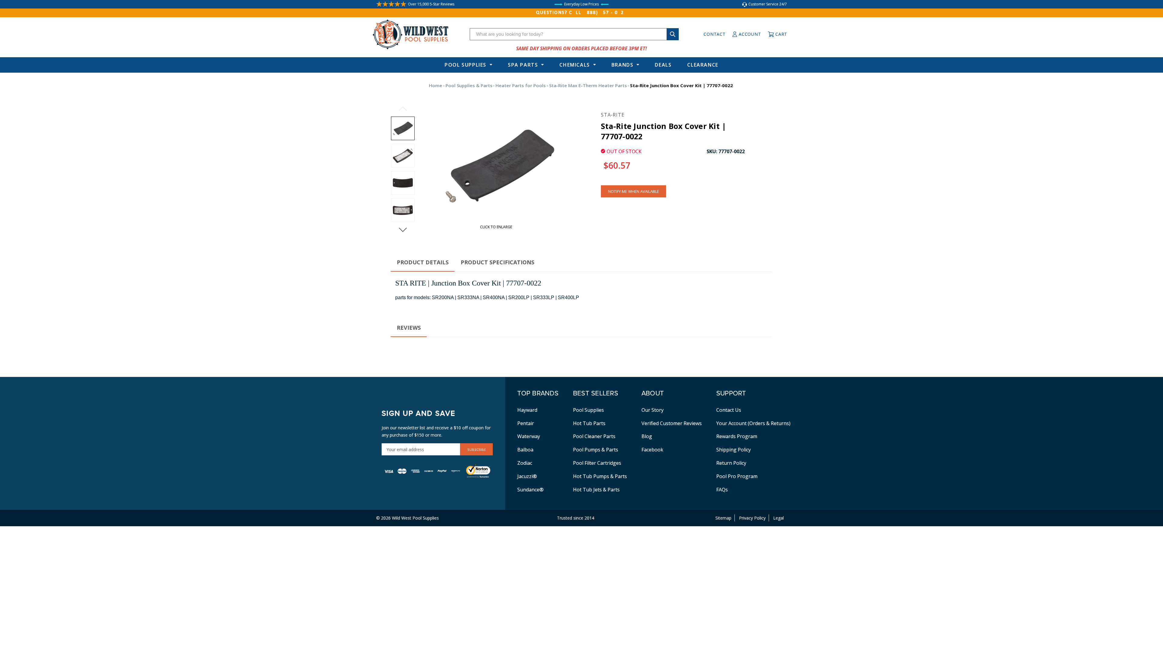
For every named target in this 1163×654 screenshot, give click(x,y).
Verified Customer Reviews (671, 423)
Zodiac (524, 463)
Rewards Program (736, 436)
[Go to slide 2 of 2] (403, 109)
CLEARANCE (702, 64)
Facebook (652, 449)
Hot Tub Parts (589, 423)
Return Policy (731, 463)
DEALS (663, 64)
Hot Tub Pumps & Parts (600, 476)
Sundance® (530, 489)
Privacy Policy (752, 518)
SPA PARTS (523, 64)
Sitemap (723, 518)
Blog (646, 436)
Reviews (409, 327)
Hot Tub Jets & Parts (596, 489)
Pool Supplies (465, 64)
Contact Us (728, 410)
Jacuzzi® (527, 476)
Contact (714, 34)
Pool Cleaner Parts (594, 436)
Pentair (525, 423)
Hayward (527, 410)
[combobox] (574, 34)
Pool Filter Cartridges (597, 463)
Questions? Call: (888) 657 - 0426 (581, 12)
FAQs (722, 489)
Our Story (652, 410)
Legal (778, 518)
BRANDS (622, 64)
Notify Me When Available (633, 191)
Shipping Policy (733, 449)
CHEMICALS (574, 64)
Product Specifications (497, 262)
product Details (423, 262)
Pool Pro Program (736, 476)
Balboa (525, 449)
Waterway (528, 436)
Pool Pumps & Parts (595, 449)
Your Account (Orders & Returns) (753, 423)
